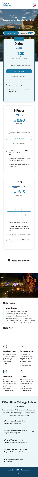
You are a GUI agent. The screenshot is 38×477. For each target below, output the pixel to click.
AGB (17, 470)
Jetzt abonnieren (27, 390)
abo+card (14, 91)
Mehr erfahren (9, 364)
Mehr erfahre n (26, 365)
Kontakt (11, 470)
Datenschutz (25, 470)
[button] (19, 302)
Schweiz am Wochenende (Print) (20, 65)
